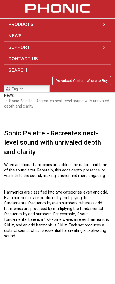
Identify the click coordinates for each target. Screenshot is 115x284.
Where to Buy (97, 81)
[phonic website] (57, 8)
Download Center (69, 81)
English (16, 89)
